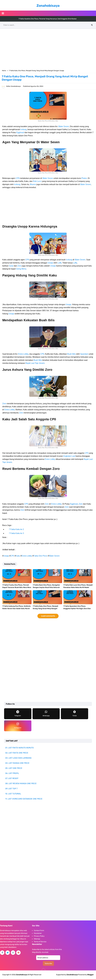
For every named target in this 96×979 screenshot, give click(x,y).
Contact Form (39, 930)
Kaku (18, 556)
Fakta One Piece (40, 556)
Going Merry (21, 269)
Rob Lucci (37, 181)
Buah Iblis (71, 354)
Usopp (50, 263)
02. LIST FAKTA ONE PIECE (16, 753)
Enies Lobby (23, 354)
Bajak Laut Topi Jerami (35, 363)
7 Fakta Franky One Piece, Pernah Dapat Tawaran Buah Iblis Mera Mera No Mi (16, 587)
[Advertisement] (48, 48)
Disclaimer (38, 933)
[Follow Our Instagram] (13, 952)
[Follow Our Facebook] (2, 952)
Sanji (11, 266)
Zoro (19, 266)
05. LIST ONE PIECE (13, 768)
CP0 (86, 453)
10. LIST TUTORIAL (13, 794)
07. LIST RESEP (11, 778)
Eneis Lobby (27, 556)
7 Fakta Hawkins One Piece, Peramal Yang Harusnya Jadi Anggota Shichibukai (47, 19)
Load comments (48, 616)
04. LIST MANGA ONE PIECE (17, 763)
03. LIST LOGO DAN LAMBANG (18, 758)
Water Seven (63, 126)
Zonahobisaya (72, 975)
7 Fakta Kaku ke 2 (16, 529)
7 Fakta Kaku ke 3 (16, 533)
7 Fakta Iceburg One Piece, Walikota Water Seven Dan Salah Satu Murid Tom (16, 608)
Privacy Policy (39, 936)
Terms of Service (40, 942)
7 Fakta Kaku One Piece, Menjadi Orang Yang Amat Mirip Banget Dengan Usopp (45, 608)
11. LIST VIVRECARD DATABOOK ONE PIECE (23, 799)
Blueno (33, 184)
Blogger (90, 975)
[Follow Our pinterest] (18, 952)
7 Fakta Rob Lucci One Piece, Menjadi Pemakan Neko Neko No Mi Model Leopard (78, 587)
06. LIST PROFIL (12, 773)
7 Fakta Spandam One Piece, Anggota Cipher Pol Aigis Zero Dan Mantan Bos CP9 (77, 608)
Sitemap (37, 939)
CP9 (17, 178)
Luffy (59, 263)
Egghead (20, 132)
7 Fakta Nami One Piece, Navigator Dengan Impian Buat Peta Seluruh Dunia (46, 587)
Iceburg (23, 129)
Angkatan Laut (69, 456)
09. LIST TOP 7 (11, 788)
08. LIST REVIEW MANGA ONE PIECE (21, 783)
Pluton (84, 178)
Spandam (84, 354)
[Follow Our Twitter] (7, 952)
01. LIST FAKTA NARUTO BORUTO (19, 748)
